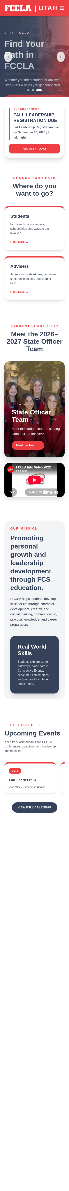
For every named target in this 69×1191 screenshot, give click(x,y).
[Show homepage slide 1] (28, 90)
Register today (34, 148)
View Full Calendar (35, 807)
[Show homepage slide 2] (33, 90)
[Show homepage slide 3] (39, 90)
